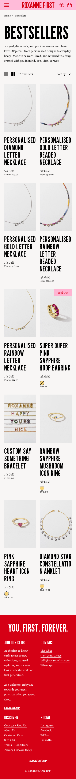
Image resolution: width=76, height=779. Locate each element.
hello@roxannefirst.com (55, 660)
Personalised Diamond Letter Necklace (20, 151)
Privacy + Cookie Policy (18, 750)
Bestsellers (20, 15)
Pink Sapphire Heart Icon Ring (17, 567)
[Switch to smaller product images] (13, 74)
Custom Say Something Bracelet (17, 458)
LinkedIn (46, 740)
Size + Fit (9, 740)
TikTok (45, 735)
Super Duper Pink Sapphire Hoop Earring (55, 357)
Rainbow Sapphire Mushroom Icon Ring (52, 462)
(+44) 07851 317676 (51, 656)
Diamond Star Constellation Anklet (56, 564)
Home (7, 15)
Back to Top (38, 761)
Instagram (47, 725)
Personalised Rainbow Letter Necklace (20, 357)
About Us (10, 730)
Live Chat (46, 651)
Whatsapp (47, 665)
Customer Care (13, 735)
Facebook (46, 730)
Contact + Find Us (15, 725)
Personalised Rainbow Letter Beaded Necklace (55, 254)
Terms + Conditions (16, 745)
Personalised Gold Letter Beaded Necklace (55, 151)
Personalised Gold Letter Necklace (20, 247)
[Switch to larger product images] (6, 74)
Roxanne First (38, 5)
